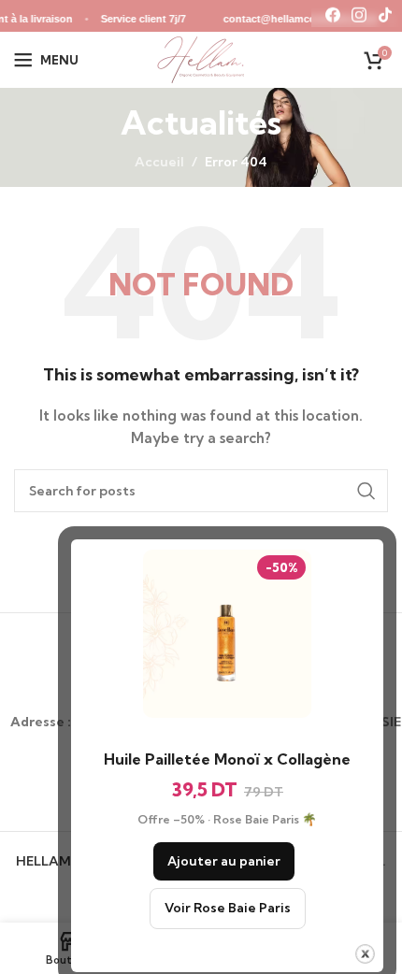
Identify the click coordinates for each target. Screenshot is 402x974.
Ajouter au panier (223, 860)
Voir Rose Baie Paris (228, 907)
